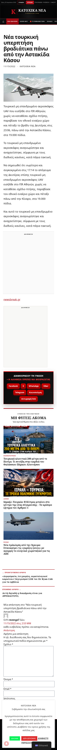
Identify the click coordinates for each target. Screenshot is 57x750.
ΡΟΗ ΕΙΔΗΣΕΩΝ (12, 21)
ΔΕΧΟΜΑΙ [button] (14, 738)
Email (7, 688)
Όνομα (8, 679)
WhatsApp (34, 386)
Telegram (19, 392)
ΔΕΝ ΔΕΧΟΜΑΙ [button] (29, 738)
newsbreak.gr (12, 299)
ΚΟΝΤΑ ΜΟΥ (24, 21)
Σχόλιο (8, 644)
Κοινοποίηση (35, 392)
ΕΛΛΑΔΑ (49, 21)
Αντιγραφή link (28, 399)
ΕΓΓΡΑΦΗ (30, 2)
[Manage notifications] (6, 743)
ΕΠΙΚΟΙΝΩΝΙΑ (38, 2)
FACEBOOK (46, 2)
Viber (45, 386)
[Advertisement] (28, 264)
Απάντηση (9, 630)
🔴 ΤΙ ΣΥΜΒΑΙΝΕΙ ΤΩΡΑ (37, 21)
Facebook (13, 386)
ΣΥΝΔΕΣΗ (21, 2)
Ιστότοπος (9, 698)
